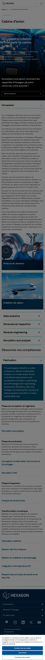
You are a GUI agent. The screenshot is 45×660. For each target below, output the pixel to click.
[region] (22, 647)
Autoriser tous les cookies (22, 648)
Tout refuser (22, 653)
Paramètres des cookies (22, 657)
